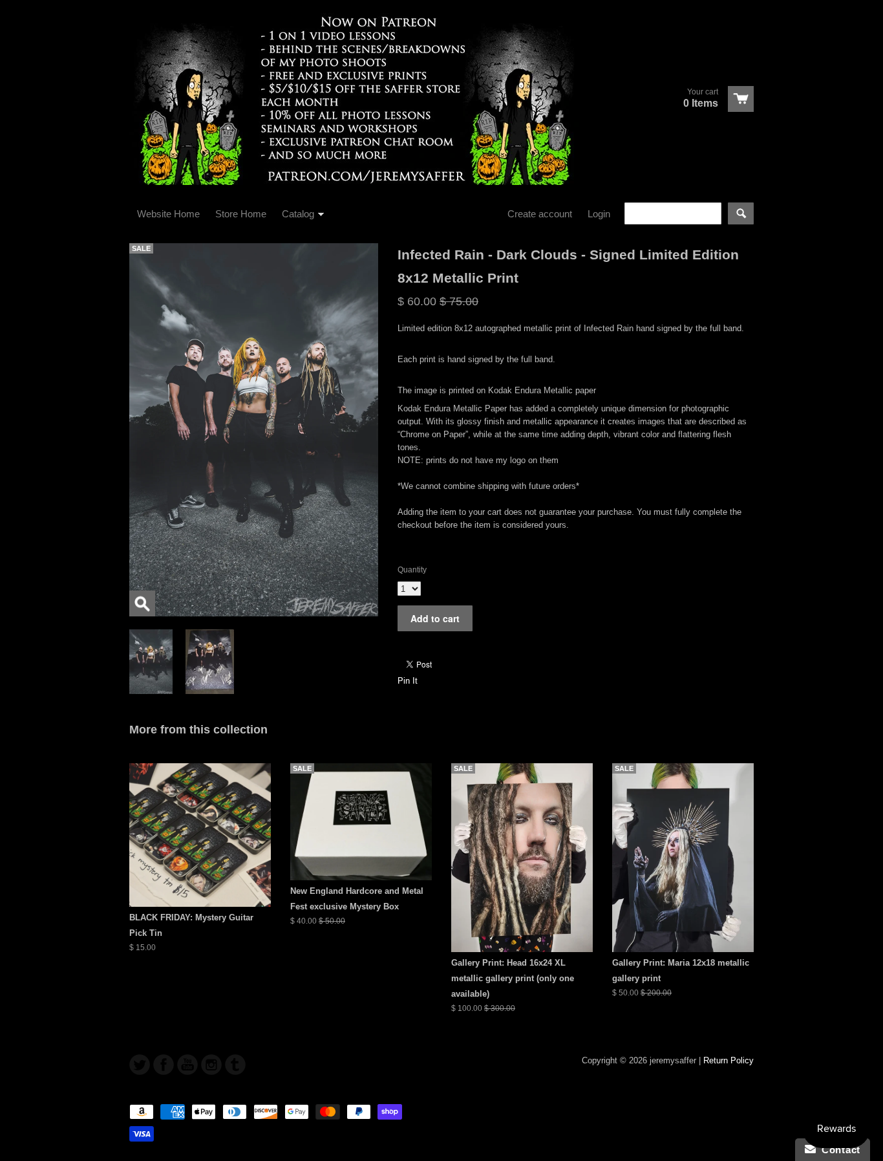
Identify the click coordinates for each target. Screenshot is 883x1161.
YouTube (187, 1064)
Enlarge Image (142, 603)
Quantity (412, 569)
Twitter (139, 1064)
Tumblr (235, 1064)
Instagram (211, 1064)
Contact (838, 1149)
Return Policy (728, 1060)
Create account (539, 213)
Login (599, 213)
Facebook (163, 1064)
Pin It (408, 681)
